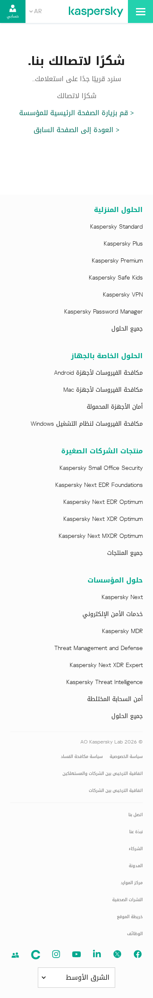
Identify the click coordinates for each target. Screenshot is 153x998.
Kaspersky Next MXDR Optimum (101, 536)
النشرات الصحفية (127, 900)
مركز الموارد (132, 883)
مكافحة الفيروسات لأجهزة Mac (103, 390)
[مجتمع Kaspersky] (36, 955)
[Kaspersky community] (15, 955)
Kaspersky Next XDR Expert (106, 665)
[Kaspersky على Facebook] (138, 954)
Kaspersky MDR (122, 631)
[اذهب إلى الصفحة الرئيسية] (96, 11)
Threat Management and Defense (98, 648)
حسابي (13, 16)
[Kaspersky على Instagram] (56, 954)
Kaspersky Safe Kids (116, 278)
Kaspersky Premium (117, 261)
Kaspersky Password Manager (103, 312)
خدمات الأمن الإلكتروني (112, 614)
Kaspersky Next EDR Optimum (103, 502)
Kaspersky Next (122, 597)
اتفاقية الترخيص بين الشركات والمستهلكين (102, 773)
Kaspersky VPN (123, 295)
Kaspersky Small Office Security (101, 468)
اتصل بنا (135, 815)
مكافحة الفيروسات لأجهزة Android (98, 373)
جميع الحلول (127, 329)
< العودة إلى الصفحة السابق (76, 129)
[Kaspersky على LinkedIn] (97, 954)
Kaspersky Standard (116, 227)
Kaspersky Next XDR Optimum (103, 519)
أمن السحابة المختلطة (115, 699)
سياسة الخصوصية (126, 756)
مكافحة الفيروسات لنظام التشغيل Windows (87, 424)
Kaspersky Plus (123, 244)
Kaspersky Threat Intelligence (104, 682)
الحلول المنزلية (118, 210)
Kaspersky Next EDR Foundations (99, 485)
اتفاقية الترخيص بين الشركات (116, 790)
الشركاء (136, 849)
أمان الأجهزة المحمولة (115, 407)
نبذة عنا (136, 832)
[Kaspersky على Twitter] (117, 954)
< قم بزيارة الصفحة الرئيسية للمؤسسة (76, 112)
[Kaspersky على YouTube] (76, 954)
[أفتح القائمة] (140, 11)
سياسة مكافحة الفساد (82, 756)
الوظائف (135, 934)
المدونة (136, 866)
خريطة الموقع (130, 917)
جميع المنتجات (125, 553)
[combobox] (35, 11)
